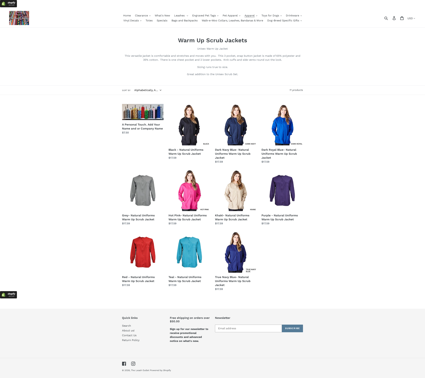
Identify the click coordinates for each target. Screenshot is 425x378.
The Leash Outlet (140, 370)
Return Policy (130, 340)
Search (126, 325)
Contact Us (129, 335)
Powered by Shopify (160, 370)
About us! (128, 330)
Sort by (126, 90)
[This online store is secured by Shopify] (8, 6)
